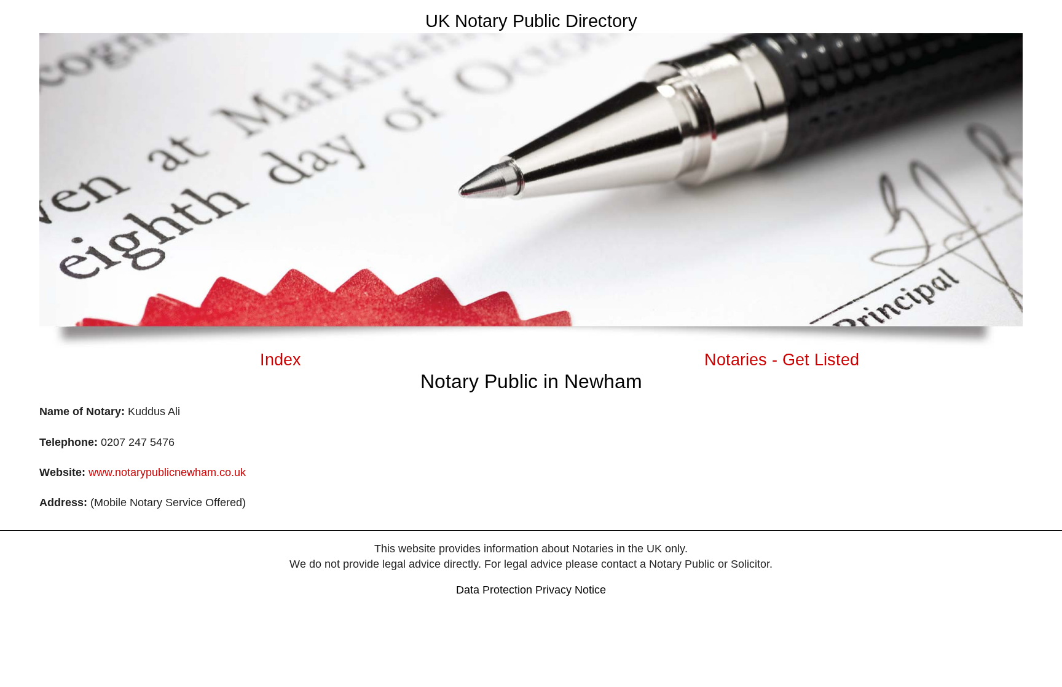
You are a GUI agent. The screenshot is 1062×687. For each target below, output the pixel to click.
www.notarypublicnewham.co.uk (167, 472)
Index (280, 359)
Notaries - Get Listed (781, 359)
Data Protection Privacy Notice (531, 590)
